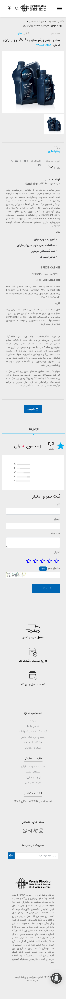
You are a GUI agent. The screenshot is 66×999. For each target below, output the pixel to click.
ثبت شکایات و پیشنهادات (33, 731)
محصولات (51, 22)
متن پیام (55, 534)
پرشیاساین (54, 151)
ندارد (19, 34)
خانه (61, 22)
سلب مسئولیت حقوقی (33, 766)
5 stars (28, 561)
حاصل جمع (54, 568)
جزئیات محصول (36, 22)
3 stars (42, 561)
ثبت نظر (46, 588)
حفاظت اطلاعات (33, 742)
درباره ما (33, 720)
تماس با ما (33, 726)
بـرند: (57, 147)
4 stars (35, 561)
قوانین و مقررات (33, 777)
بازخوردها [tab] (33, 429)
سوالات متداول (33, 748)
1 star (56, 561)
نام (58, 505)
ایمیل (57, 519)
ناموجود (31, 409)
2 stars (49, 561)
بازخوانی (43, 568)
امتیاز (57, 553)
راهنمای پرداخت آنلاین (33, 737)
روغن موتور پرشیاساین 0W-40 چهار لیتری (42, 26)
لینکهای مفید (33, 772)
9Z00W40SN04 (43, 45)
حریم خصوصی (33, 782)
